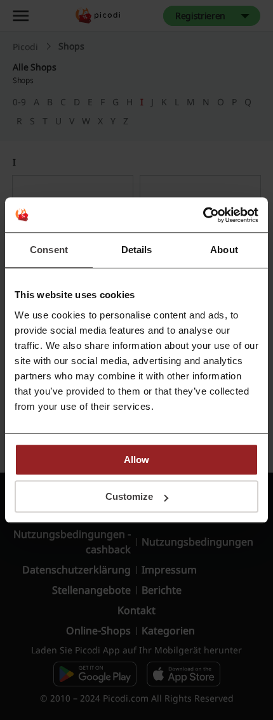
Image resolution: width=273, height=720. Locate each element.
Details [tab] (136, 249)
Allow (136, 459)
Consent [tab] (49, 249)
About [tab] (224, 249)
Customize (129, 496)
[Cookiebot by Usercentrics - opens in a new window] (202, 215)
